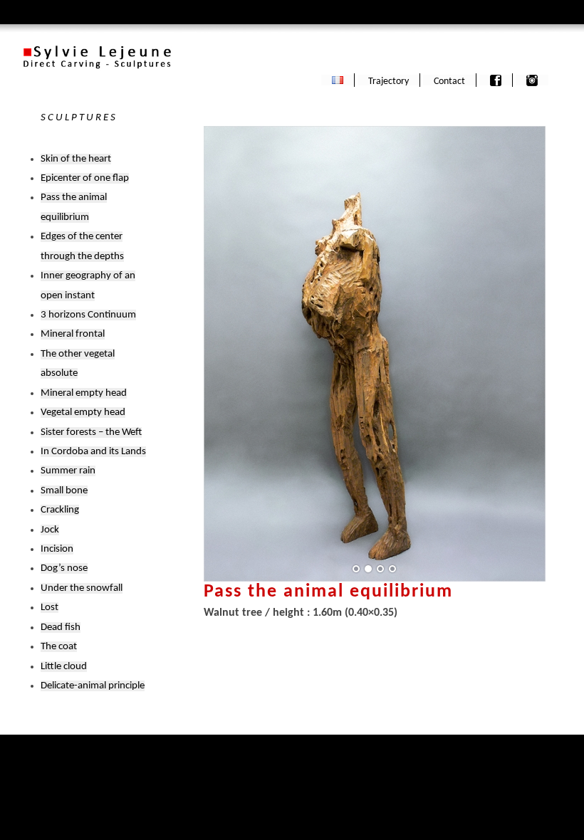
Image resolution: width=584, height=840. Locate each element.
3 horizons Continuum (88, 315)
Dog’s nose (64, 568)
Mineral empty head (84, 393)
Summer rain (68, 471)
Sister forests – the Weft (91, 432)
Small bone (64, 490)
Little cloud (64, 666)
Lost (49, 607)
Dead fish (60, 627)
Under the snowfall (81, 588)
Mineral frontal (73, 334)
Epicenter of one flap (85, 178)
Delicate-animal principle (93, 686)
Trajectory (388, 81)
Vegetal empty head (83, 412)
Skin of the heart (76, 159)
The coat (59, 646)
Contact (449, 81)
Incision (57, 549)
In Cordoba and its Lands (93, 451)
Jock (50, 530)
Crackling (60, 510)
